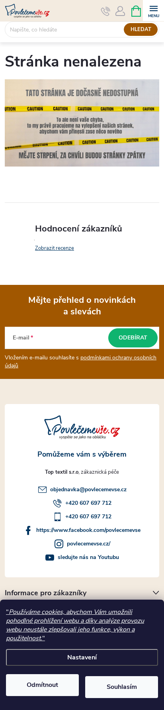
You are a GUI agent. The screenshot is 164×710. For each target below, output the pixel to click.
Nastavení (82, 657)
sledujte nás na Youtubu (88, 557)
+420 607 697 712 (88, 503)
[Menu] (153, 10)
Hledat (141, 29)
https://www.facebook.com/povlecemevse (88, 530)
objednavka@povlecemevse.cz (88, 489)
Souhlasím (122, 687)
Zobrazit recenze (54, 248)
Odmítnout (42, 685)
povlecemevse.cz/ (88, 543)
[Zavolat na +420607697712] (106, 11)
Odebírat (133, 337)
